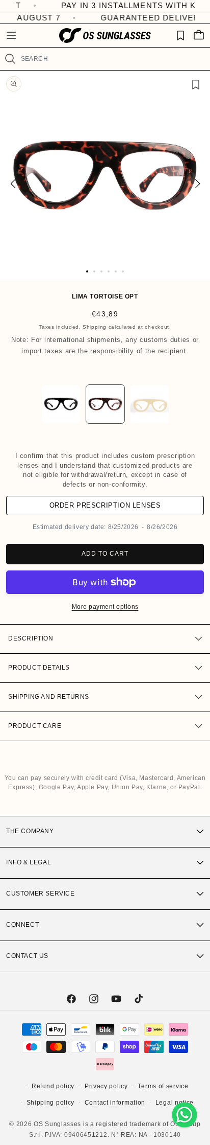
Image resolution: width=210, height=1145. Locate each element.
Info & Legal (28, 862)
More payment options (105, 606)
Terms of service (163, 1086)
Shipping (95, 327)
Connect (22, 924)
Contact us (27, 955)
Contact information (115, 1102)
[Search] (10, 59)
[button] (11, 35)
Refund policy (53, 1086)
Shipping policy (51, 1102)
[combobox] (111, 59)
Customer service (40, 893)
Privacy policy (106, 1086)
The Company (30, 831)
